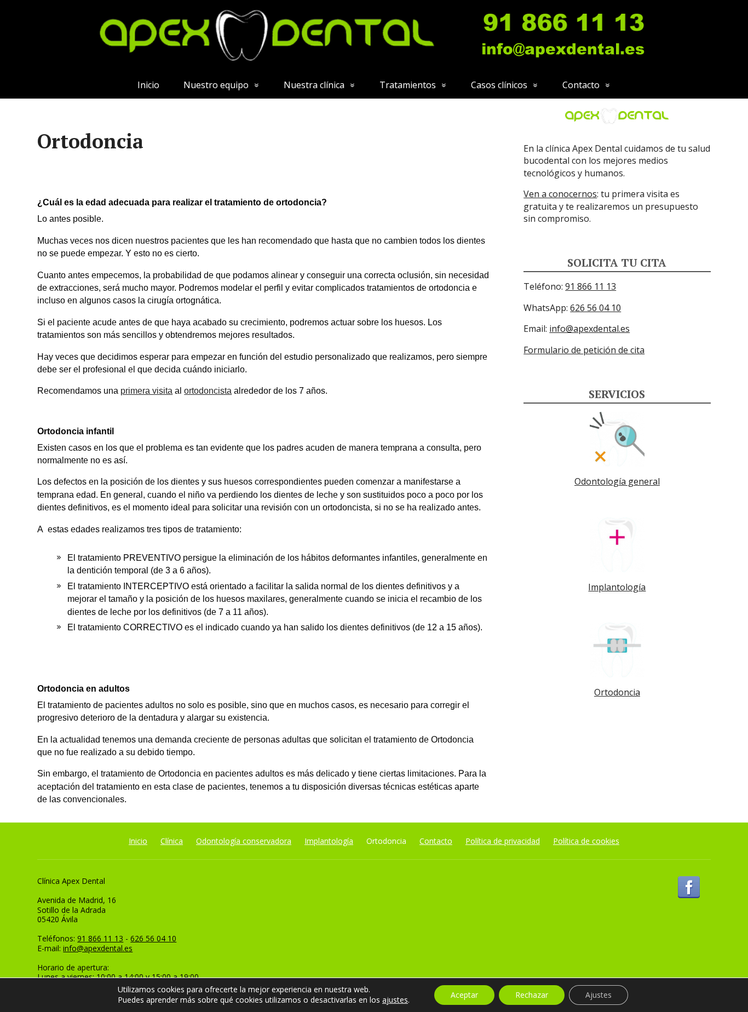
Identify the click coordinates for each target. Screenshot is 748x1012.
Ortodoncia (617, 692)
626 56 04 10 (595, 308)
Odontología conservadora (243, 841)
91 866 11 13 (590, 286)
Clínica (171, 841)
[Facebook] (689, 887)
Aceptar (464, 995)
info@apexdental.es (589, 329)
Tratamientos (407, 85)
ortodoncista (208, 390)
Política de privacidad (502, 841)
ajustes (395, 999)
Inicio (148, 85)
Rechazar (531, 995)
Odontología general (617, 481)
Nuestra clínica (314, 85)
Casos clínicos (499, 85)
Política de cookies (586, 841)
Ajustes (598, 995)
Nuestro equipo (216, 85)
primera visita (146, 390)
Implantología (617, 587)
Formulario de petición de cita (584, 350)
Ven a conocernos (560, 194)
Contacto (581, 85)
